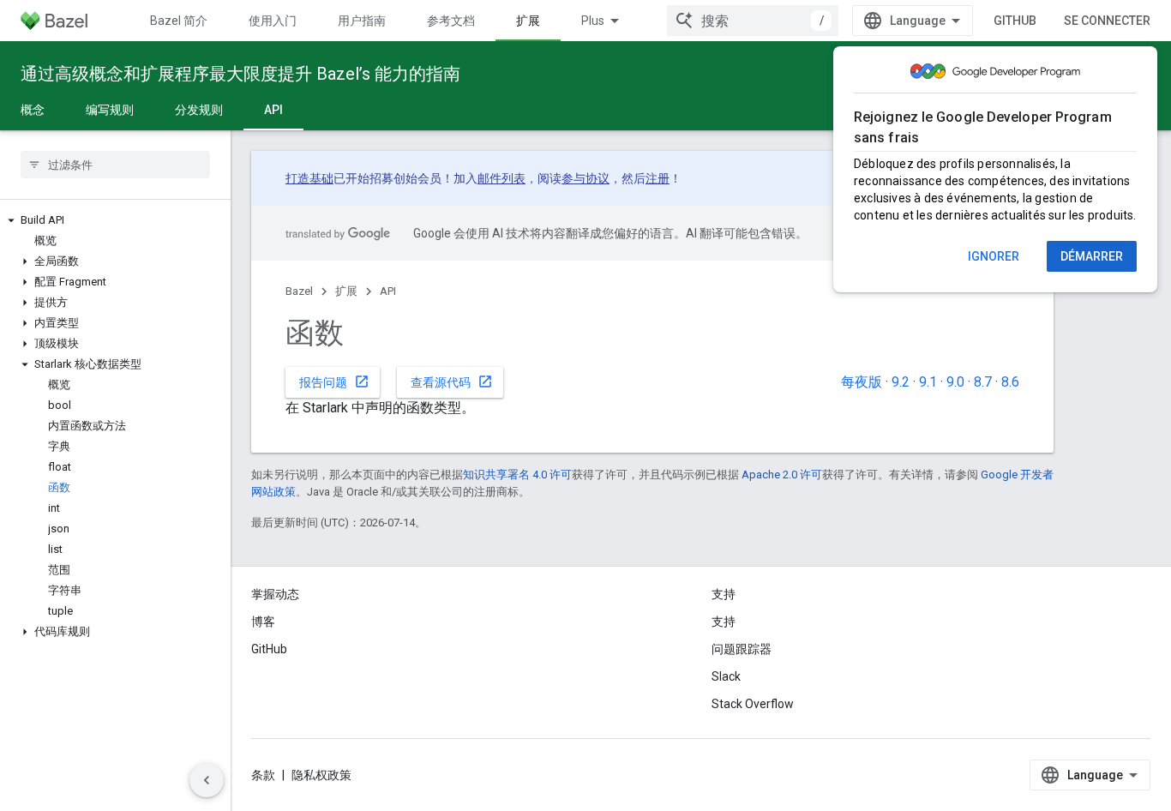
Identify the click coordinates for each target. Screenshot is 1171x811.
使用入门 (273, 20)
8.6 (1010, 382)
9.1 (928, 382)
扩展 (528, 20)
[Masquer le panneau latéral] (206, 780)
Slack (726, 676)
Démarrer (1091, 256)
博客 (263, 621)
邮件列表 (501, 178)
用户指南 (362, 20)
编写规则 (110, 110)
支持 (724, 621)
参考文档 (451, 20)
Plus (592, 20)
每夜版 (861, 382)
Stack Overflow (753, 704)
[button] (115, 220)
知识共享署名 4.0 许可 (517, 474)
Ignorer (993, 256)
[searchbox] (115, 164)
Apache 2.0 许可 (782, 474)
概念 (33, 110)
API (273, 110)
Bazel (299, 291)
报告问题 (334, 381)
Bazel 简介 (178, 20)
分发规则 (199, 110)
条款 (263, 775)
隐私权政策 (321, 775)
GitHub (1015, 20)
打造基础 (309, 178)
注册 (658, 178)
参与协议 (585, 178)
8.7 (983, 382)
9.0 (955, 382)
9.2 (901, 382)
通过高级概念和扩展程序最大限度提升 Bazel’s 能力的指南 (240, 73)
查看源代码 (452, 381)
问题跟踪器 (742, 649)
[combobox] (752, 20)
